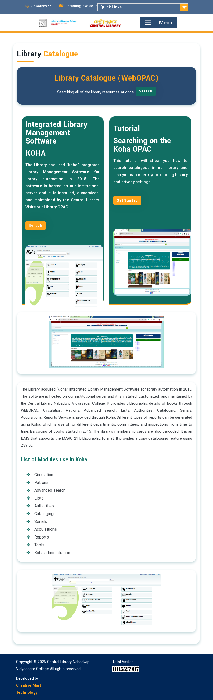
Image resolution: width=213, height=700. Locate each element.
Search (145, 91)
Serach (35, 226)
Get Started (127, 200)
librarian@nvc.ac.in (81, 6)
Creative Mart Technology (28, 689)
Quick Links (111, 7)
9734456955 (40, 6)
